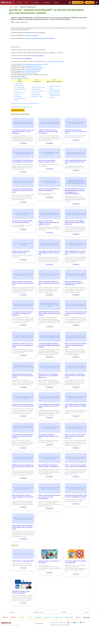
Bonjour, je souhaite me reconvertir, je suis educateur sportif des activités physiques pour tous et (23, 283)
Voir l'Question (23, 143)
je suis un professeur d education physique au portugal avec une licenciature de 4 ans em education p (22, 436)
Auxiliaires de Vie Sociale (18, 83)
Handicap (78, 617)
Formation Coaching (38, 612)
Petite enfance (38, 617)
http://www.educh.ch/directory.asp (33, 69)
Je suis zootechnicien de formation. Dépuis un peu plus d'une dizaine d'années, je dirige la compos (49, 406)
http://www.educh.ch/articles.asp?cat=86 (31, 66)
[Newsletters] (69, 2)
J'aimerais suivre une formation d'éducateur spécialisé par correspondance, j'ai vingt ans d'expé (22, 190)
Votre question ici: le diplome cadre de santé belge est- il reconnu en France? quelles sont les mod (22, 345)
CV (27, 2)
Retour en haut (39, 623)
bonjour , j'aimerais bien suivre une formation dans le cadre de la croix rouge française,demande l (49, 497)
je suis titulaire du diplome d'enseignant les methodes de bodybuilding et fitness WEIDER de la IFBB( (49, 345)
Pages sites (12, 612)
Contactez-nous (62, 622)
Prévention (13, 617)
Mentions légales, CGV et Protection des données (60, 624)
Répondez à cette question (18, 110)
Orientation (21, 617)
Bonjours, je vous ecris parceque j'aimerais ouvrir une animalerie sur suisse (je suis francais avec (75, 436)
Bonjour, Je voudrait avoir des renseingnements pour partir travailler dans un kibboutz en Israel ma (48, 222)
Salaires (57, 2)
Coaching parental (57, 617)
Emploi (20, 2)
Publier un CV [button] (90, 2)
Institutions (36, 2)
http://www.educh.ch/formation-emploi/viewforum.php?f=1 (34, 64)
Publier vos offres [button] (78, 2)
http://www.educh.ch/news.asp (37, 67)
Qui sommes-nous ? (54, 622)
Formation (29, 617)
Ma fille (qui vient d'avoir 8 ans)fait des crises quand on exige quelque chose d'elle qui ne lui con (23, 466)
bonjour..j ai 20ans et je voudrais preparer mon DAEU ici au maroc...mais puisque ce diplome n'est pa (48, 375)
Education (5, 617)
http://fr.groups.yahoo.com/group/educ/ (20, 78)
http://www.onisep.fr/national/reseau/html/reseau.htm (40, 38)
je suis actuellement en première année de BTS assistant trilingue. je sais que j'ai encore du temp (49, 253)
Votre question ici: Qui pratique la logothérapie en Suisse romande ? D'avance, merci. (48, 436)
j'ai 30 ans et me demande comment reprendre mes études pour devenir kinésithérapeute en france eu (76, 313)
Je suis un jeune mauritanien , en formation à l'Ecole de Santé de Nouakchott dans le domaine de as (22, 313)
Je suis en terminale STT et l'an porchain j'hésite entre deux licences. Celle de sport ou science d (75, 375)
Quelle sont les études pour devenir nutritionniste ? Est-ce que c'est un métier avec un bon (76, 131)
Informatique (86, 617)
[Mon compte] (96, 2)
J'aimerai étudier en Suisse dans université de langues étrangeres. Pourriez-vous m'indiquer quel (75, 406)
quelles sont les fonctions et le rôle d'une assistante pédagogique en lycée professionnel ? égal (22, 497)
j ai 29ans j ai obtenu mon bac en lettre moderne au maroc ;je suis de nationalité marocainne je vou (48, 131)
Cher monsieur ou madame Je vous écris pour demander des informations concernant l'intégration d (23, 131)
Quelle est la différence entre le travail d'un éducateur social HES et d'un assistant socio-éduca (75, 253)
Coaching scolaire (69, 617)
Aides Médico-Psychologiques (19, 85)
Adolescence (47, 617)
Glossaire (87, 612)
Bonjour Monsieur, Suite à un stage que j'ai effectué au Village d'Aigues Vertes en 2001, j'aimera (22, 527)
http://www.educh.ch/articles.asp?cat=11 (31, 71)
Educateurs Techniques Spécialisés (20, 92)
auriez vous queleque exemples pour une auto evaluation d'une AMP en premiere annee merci (75, 162)
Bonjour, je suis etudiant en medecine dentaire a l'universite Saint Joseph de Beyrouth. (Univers (76, 345)
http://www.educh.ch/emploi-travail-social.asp (53, 61)
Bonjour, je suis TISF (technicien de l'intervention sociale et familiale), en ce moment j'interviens (74, 283)
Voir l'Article (23, 567)
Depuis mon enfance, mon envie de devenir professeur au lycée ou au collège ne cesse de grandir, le (22, 375)
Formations (47, 2)
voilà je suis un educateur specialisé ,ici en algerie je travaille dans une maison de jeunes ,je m (49, 283)
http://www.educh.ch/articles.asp (29, 72)
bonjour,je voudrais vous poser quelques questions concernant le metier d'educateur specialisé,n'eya (75, 222)
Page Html (63, 612)
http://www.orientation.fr (31, 35)
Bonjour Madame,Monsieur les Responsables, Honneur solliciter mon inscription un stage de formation (49, 313)
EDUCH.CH (8, 2)
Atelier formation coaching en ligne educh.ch (23, 561)
